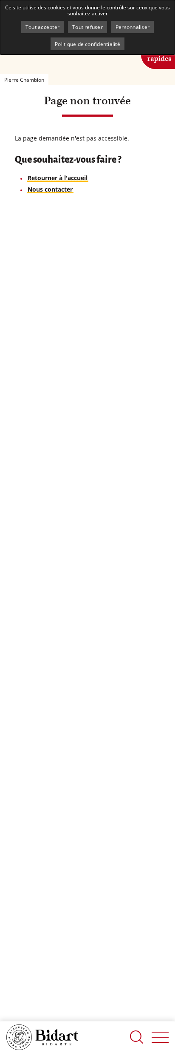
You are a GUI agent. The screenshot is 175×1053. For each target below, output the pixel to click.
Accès (159, 53)
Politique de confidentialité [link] (87, 43)
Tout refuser (87, 26)
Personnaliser (133, 26)
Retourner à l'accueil (58, 178)
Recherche (136, 1037)
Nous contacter (50, 189)
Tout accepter (42, 26)
